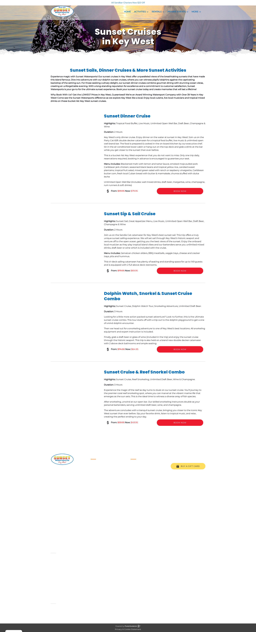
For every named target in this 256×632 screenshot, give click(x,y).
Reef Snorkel (97, 476)
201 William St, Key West (68, 483)
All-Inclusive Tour (100, 479)
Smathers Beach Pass (102, 495)
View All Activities (100, 498)
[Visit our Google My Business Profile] (59, 492)
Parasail (95, 482)
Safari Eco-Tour (98, 492)
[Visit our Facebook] (53, 492)
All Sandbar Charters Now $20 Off (128, 2)
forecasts (145, 494)
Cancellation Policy (101, 501)
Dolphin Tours (98, 489)
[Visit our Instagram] (64, 492)
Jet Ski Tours (97, 485)
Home (127, 11)
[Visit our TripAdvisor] (70, 492)
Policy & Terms (98, 505)
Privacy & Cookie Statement (128, 629)
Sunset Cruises (99, 473)
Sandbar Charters (100, 466)
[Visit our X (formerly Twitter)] (77, 492)
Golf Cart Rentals (100, 469)
